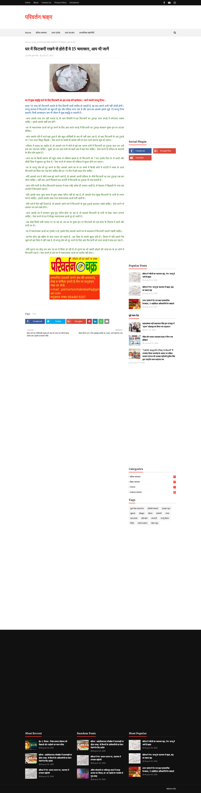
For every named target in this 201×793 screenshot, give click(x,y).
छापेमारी (159, 513)
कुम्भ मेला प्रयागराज (137, 508)
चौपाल (150, 513)
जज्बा (167, 513)
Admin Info (171, 789)
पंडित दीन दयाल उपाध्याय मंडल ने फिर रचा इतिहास (157, 338)
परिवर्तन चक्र (38, 17)
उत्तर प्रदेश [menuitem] (56, 32)
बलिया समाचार (153, 477)
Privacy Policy (60, 3)
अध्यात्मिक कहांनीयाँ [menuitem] (86, 32)
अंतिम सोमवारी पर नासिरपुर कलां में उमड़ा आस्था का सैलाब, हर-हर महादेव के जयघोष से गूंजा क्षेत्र (107, 773)
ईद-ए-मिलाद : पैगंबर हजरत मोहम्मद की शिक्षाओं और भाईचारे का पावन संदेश (53, 743)
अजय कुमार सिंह (32, 55)
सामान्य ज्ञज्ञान (142, 523)
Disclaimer (74, 3)
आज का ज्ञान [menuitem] (69, 32)
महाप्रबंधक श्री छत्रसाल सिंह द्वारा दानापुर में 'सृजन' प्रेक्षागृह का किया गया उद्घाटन (158, 325)
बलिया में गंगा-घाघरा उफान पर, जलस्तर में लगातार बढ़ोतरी (54, 771)
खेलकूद (141, 513)
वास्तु (33, 42)
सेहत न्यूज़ (154, 523)
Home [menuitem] (28, 32)
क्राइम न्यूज (166, 508)
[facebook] (164, 2)
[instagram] (174, 2)
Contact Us (46, 3)
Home (27, 3)
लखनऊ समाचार (153, 492)
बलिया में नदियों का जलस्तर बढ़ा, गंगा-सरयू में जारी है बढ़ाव (158, 275)
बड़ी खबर (144, 518)
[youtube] (169, 2)
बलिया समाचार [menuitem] (41, 32)
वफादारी (154, 518)
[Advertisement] (152, 88)
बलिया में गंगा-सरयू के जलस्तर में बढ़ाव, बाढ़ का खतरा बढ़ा (158, 289)
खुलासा (132, 513)
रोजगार (152, 487)
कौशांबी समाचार (153, 508)
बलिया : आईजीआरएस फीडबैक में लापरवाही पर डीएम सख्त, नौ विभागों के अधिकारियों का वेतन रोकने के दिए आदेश (55, 757)
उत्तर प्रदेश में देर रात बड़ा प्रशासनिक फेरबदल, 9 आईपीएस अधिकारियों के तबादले (158, 302)
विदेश (132, 523)
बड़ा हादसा (133, 518)
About (35, 3)
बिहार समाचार (153, 482)
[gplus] (164, 151)
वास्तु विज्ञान (165, 518)
